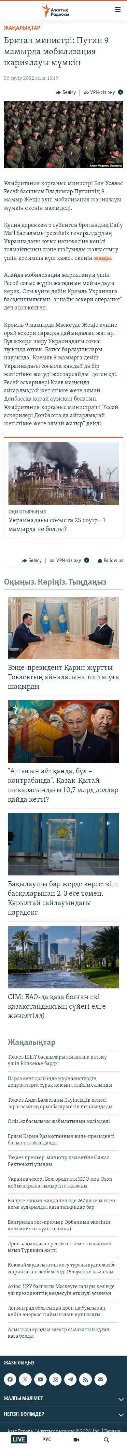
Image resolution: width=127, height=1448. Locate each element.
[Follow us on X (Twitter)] (25, 1380)
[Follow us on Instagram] (55, 1380)
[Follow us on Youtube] (40, 1380)
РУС (46, 1439)
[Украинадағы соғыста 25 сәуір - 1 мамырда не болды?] (63, 473)
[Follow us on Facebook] (10, 1380)
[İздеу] (106, 1440)
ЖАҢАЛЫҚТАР (22, 28)
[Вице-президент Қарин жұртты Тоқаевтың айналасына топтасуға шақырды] (63, 628)
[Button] (66, 92)
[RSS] (85, 1380)
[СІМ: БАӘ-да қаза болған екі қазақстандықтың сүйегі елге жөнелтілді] (63, 957)
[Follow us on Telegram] (70, 1380)
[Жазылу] (100, 1380)
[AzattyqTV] (76, 1440)
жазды (102, 258)
